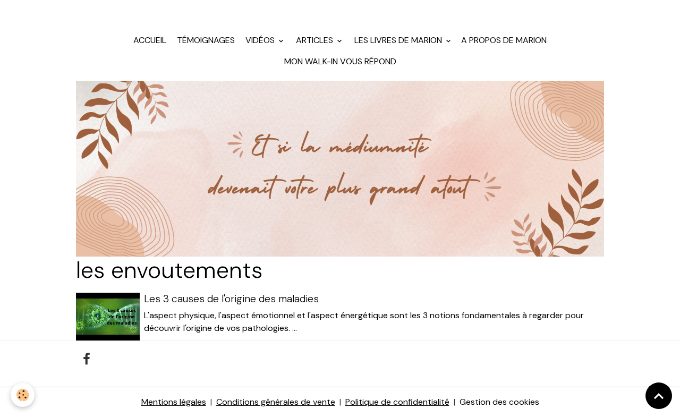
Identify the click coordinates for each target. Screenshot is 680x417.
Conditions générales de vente (275, 401)
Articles (314, 40)
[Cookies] (23, 395)
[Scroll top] (658, 395)
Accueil (149, 40)
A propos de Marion (504, 40)
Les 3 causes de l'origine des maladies (231, 298)
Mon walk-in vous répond (340, 61)
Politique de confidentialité (397, 401)
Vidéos (260, 40)
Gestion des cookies (499, 401)
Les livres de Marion (398, 40)
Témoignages (205, 40)
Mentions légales (173, 401)
